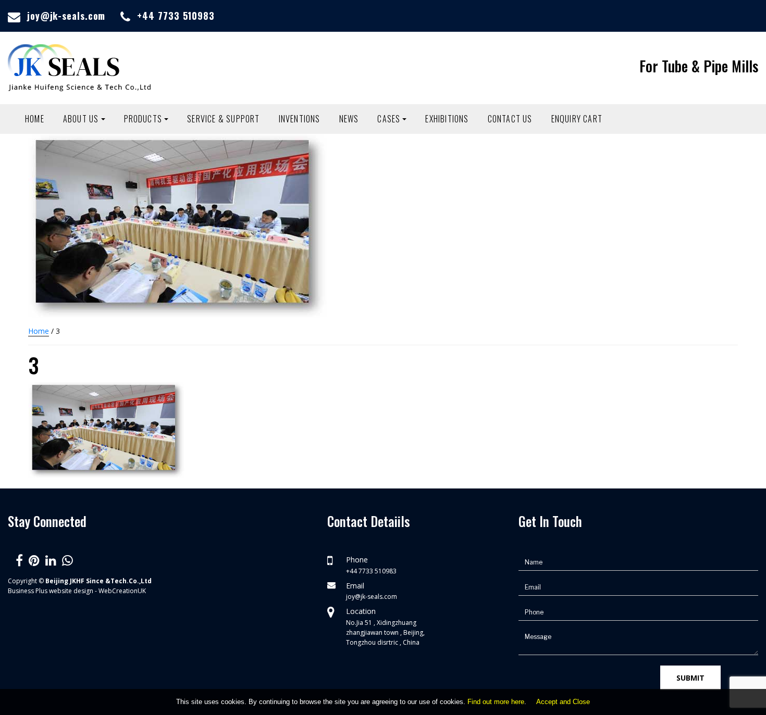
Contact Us (510, 118)
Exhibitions (446, 118)
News (349, 118)
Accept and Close (563, 702)
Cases (388, 118)
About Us (81, 118)
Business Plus (27, 590)
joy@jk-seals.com (66, 15)
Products (143, 118)
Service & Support (223, 118)
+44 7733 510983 (176, 15)
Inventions (299, 118)
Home (34, 118)
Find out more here (495, 702)
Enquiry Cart (576, 118)
